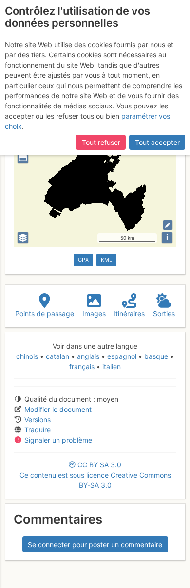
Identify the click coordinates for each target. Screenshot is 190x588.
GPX (83, 259)
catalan (57, 356)
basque (156, 356)
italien (110, 366)
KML (106, 259)
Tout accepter (157, 142)
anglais (88, 356)
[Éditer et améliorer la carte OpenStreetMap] (167, 225)
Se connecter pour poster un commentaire (95, 544)
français (82, 366)
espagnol (121, 356)
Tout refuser (101, 142)
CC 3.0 (95, 475)
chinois (28, 356)
